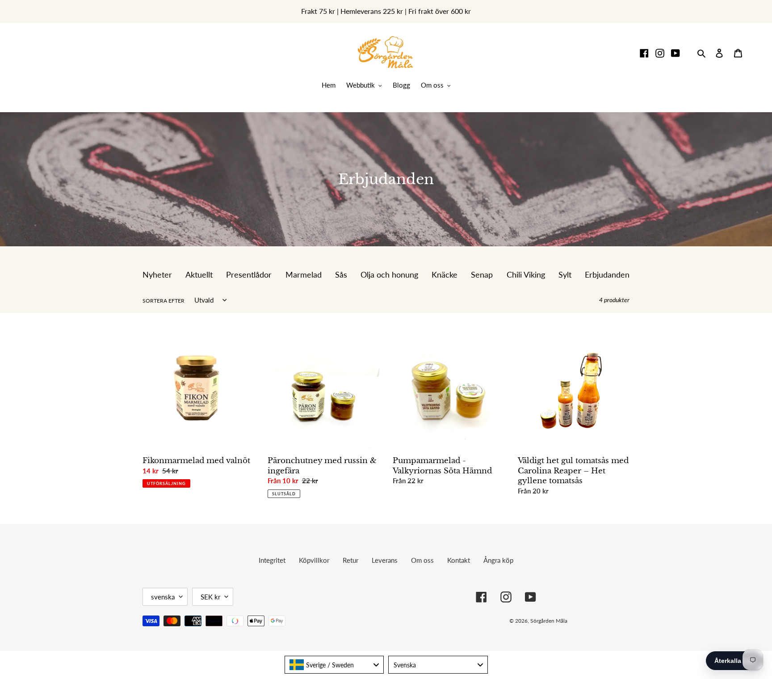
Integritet (272, 560)
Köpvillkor (314, 560)
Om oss (422, 560)
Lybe (616, 620)
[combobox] (334, 665)
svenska (163, 597)
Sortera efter (164, 300)
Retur (350, 560)
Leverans (385, 560)
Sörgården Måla (548, 620)
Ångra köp (498, 560)
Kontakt (458, 560)
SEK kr (210, 597)
